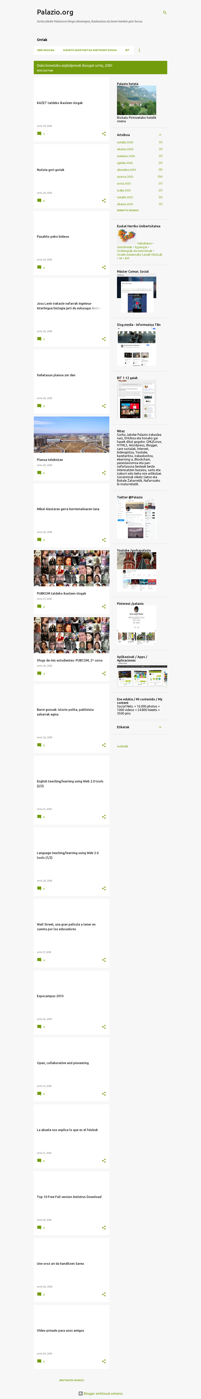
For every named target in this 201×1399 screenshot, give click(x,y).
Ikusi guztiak (45, 70)
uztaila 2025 (125, 197)
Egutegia (141, 247)
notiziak (122, 746)
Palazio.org (55, 12)
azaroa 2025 (125, 176)
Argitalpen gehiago (71, 1380)
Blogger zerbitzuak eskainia (103, 1393)
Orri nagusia (45, 50)
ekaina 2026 (125, 149)
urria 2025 (124, 183)
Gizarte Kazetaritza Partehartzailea (90, 50)
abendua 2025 (126, 170)
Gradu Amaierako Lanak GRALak (139, 254)
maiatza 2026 (126, 156)
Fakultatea (144, 243)
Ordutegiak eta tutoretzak (134, 251)
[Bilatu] (165, 12)
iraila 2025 (124, 190)
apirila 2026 (125, 163)
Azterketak (124, 247)
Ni (120, 258)
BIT (127, 50)
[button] (103, 134)
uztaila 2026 (125, 142)
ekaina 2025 (125, 204)
